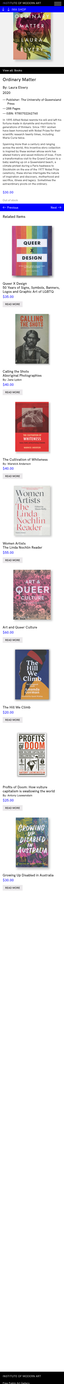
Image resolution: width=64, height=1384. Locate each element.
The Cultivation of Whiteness (25, 464)
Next (54, 207)
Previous (12, 207)
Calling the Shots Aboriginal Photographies (22, 378)
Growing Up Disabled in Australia (28, 877)
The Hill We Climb (16, 709)
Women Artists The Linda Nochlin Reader (22, 547)
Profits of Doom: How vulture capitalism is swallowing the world (29, 793)
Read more (12, 304)
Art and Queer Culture (20, 629)
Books (18, 70)
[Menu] (57, 3)
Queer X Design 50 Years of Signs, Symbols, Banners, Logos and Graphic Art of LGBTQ (31, 290)
